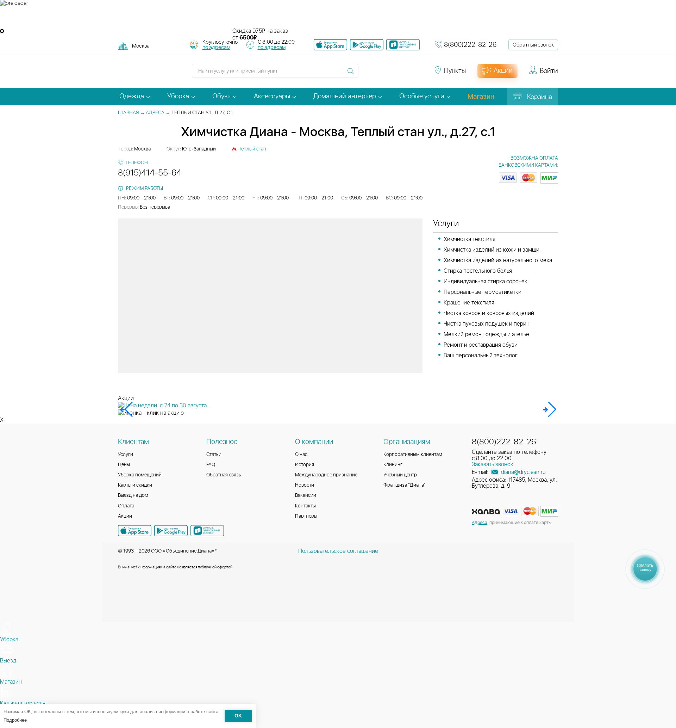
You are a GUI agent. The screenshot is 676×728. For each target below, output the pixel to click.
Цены (124, 464)
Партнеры (306, 516)
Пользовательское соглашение (338, 551)
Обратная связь (223, 475)
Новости (304, 485)
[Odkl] (380, 74)
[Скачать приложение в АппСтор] (330, 44)
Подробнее (15, 720)
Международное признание (326, 475)
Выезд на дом (133, 495)
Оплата (126, 506)
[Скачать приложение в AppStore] (134, 530)
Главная (128, 112)
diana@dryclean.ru (523, 472)
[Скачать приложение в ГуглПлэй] (366, 44)
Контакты (305, 506)
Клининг (392, 464)
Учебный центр (400, 475)
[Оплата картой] (486, 511)
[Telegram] (405, 74)
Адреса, (480, 522)
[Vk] (367, 74)
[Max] (417, 74)
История (304, 464)
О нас (301, 454)
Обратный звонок (533, 45)
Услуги (125, 454)
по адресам (216, 47)
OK (238, 716)
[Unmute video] (338, 17)
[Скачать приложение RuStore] (403, 44)
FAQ (210, 464)
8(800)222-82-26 (470, 45)
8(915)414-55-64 (149, 173)
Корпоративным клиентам (412, 454)
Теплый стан (252, 149)
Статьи (213, 454)
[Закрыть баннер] (2, 31)
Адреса (155, 112)
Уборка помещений (140, 475)
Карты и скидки (135, 485)
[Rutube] (393, 74)
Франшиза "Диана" (404, 485)
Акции (125, 516)
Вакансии (305, 495)
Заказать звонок (492, 464)
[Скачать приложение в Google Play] (171, 530)
